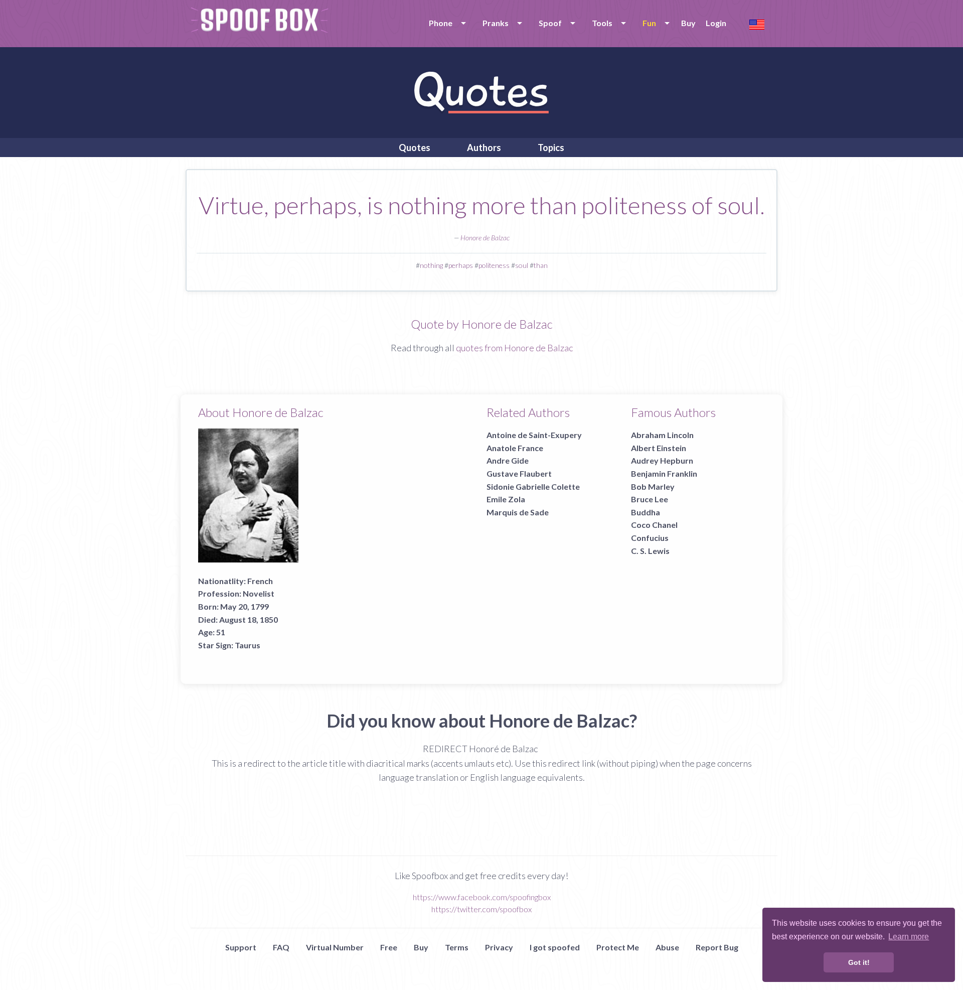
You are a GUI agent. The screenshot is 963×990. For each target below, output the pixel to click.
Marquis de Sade (518, 512)
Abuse (667, 947)
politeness (494, 265)
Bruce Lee (649, 499)
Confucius (650, 537)
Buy (688, 23)
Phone (440, 23)
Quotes (414, 147)
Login (716, 23)
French (260, 581)
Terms (456, 947)
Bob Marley (653, 486)
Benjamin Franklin (664, 473)
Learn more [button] (908, 936)
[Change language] (757, 23)
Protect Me (617, 947)
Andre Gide (508, 460)
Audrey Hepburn (662, 460)
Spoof (550, 23)
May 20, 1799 (244, 606)
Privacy (499, 947)
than (541, 265)
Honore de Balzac (485, 237)
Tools (602, 23)
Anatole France (515, 448)
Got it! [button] (859, 962)
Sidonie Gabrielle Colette (533, 486)
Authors (484, 147)
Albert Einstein (658, 448)
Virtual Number (335, 947)
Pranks (496, 23)
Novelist (258, 593)
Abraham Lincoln (662, 435)
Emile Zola (506, 499)
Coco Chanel (654, 524)
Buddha (645, 512)
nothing (431, 265)
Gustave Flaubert (519, 473)
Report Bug (717, 947)
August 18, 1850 (248, 619)
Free (388, 947)
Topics (551, 147)
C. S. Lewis (650, 550)
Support (240, 947)
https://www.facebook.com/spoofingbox (482, 897)
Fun (649, 23)
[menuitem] (445, 23)
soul (521, 265)
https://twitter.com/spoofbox (481, 909)
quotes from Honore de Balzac (514, 347)
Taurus (247, 645)
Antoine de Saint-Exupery (534, 435)
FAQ (281, 947)
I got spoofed (555, 947)
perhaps (460, 265)
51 (220, 632)
